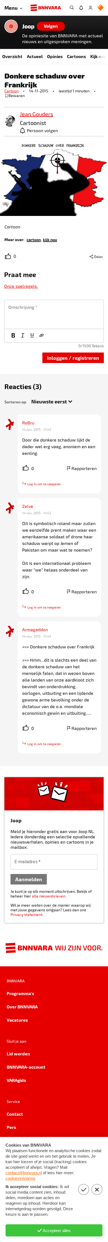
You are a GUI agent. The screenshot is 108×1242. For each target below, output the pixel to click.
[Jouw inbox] (81, 7)
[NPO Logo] (100, 7)
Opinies (55, 56)
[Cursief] (22, 335)
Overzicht (12, 56)
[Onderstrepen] (32, 335)
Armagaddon (35, 629)
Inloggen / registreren (73, 358)
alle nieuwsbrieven (48, 896)
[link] (10, 121)
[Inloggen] (90, 7)
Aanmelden (28, 879)
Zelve (27, 506)
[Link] (41, 335)
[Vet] (13, 335)
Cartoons (76, 56)
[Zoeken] (71, 7)
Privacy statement (26, 914)
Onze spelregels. (21, 286)
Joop (28, 26)
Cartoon (11, 90)
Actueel (35, 56)
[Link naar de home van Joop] (11, 26)
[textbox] (54, 314)
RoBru (28, 422)
